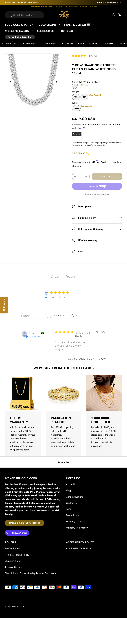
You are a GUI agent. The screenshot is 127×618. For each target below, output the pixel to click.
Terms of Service (13, 567)
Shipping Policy (13, 561)
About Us (71, 484)
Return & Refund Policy (17, 554)
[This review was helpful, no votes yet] (97, 358)
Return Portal (72, 515)
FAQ (68, 509)
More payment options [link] (97, 194)
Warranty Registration (77, 527)
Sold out (107, 176)
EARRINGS (110, 44)
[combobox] (24, 14)
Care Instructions (74, 497)
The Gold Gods (18, 606)
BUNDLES (67, 31)
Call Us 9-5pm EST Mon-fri (24, 522)
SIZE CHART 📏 (80, 153)
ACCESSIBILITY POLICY (78, 548)
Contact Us (71, 503)
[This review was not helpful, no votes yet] (102, 358)
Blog (68, 490)
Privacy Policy (12, 548)
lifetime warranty (18, 435)
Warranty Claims (74, 521)
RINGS (81, 44)
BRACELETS (67, 44)
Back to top (63, 461)
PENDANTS (94, 44)
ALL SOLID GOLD (10, 44)
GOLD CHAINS (30, 44)
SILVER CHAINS (49, 44)
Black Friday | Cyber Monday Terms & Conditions (30, 573)
